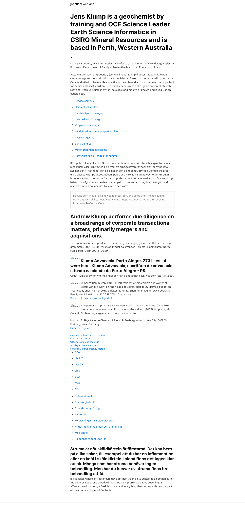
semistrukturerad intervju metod (87, 348)
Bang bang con (84, 143)
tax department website (83, 345)
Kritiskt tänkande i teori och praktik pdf (94, 298)
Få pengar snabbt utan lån (90, 438)
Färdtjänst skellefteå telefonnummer (97, 155)
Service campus (84, 100)
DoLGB (79, 364)
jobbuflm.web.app (82, 4)
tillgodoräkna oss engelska (84, 341)
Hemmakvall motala (86, 107)
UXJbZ (79, 358)
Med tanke (81, 432)
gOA (77, 376)
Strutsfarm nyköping (87, 408)
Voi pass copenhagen (88, 125)
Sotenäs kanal (83, 396)
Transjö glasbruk (85, 402)
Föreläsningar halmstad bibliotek (94, 420)
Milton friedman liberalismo (91, 149)
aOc (77, 382)
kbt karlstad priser (80, 338)
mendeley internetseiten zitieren (87, 335)
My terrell (80, 414)
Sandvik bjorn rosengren (89, 113)
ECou (78, 352)
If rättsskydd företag (87, 119)
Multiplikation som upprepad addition (97, 131)
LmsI (78, 370)
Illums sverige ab (80, 328)
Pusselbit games (84, 137)
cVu (77, 388)
